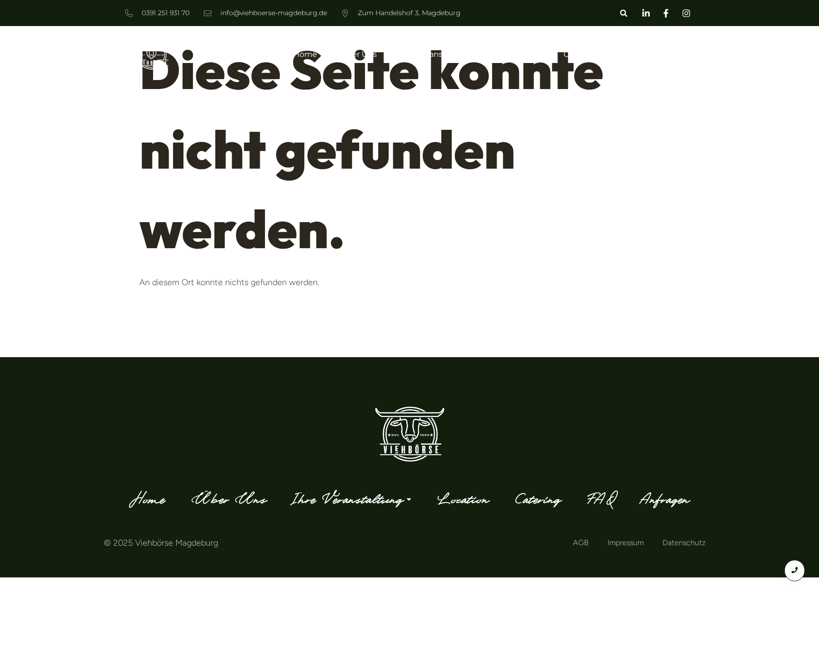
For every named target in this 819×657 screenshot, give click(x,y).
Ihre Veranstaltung (435, 54)
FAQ (628, 54)
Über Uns (359, 54)
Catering (580, 54)
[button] (624, 13)
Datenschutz (684, 542)
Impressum (626, 542)
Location (523, 54)
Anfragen (676, 54)
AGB (581, 542)
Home (305, 54)
